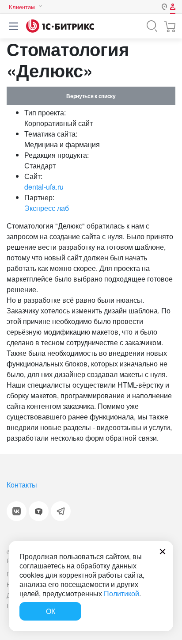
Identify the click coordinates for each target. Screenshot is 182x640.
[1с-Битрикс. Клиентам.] (60, 26)
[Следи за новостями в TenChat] (39, 511)
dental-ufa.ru (44, 187)
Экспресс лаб (46, 208)
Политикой (121, 593)
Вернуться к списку (90, 96)
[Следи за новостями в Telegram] (61, 511)
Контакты (22, 485)
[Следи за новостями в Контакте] (17, 511)
